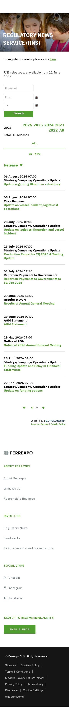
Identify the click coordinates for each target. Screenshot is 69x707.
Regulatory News (16, 528)
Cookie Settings (33, 690)
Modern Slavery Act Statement (24, 678)
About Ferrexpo (15, 479)
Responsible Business (19, 499)
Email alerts (12, 538)
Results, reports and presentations (29, 548)
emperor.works (14, 697)
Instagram (15, 588)
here (53, 59)
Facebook (15, 598)
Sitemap (10, 665)
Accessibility (35, 684)
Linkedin (14, 578)
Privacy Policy (13, 684)
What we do (12, 489)
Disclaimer (11, 690)
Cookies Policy (30, 665)
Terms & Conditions (17, 672)
